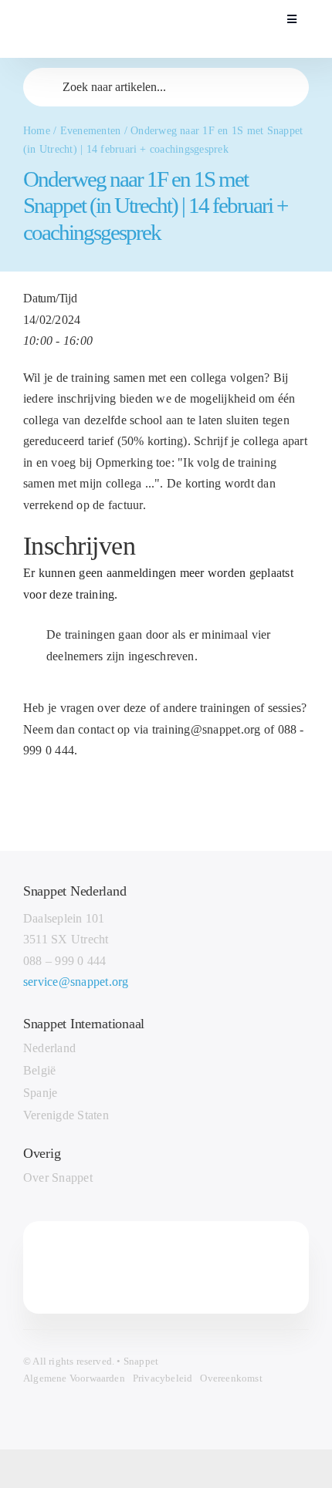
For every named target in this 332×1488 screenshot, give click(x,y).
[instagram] (157, 1267)
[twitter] (128, 1267)
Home (36, 131)
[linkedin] (184, 1267)
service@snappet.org (76, 981)
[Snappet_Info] (98, 10)
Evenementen (90, 131)
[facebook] (100, 1267)
